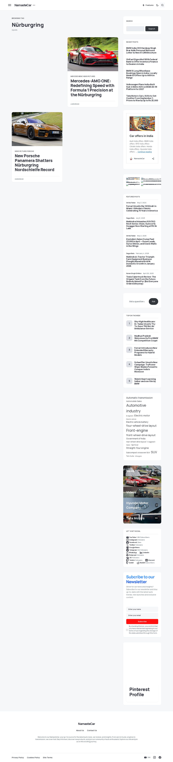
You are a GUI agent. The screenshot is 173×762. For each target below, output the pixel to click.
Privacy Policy (18, 757)
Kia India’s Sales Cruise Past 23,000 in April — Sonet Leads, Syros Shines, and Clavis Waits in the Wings (141, 243)
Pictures (91, 76)
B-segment (129, 416)
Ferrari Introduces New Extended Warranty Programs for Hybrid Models (145, 351)
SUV (154, 452)
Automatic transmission (139, 397)
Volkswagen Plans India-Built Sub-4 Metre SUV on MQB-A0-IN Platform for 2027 (141, 86)
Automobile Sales (134, 401)
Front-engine (137, 430)
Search (129, 21)
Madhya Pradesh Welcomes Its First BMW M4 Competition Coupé (146, 338)
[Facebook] (160, 757)
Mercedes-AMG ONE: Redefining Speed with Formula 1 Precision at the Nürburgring (92, 88)
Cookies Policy (33, 757)
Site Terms (47, 757)
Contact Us (92, 730)
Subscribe (142, 621)
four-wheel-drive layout (141, 426)
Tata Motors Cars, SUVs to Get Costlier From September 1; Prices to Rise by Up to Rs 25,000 (142, 98)
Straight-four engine (137, 448)
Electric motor (142, 415)
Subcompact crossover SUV (138, 452)
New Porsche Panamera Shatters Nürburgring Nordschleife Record (34, 162)
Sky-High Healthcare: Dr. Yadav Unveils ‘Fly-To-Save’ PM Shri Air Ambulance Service (145, 325)
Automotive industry (136, 408)
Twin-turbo (130, 456)
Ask (153, 301)
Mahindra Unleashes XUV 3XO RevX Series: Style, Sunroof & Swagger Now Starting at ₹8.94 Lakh (141, 225)
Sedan (128, 445)
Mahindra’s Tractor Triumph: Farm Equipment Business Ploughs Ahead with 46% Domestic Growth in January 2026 (140, 261)
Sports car (134, 445)
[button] (9, 5)
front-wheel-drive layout (141, 435)
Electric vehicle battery (137, 421)
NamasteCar (22, 5)
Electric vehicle (131, 419)
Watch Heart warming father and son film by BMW (145, 381)
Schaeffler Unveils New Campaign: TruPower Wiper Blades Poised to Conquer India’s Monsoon (145, 367)
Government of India (135, 438)
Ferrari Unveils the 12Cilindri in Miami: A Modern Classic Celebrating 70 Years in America (142, 208)
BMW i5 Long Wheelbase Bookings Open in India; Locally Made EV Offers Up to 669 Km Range (141, 74)
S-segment (151, 442)
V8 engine (138, 456)
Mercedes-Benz (77, 76)
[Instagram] (154, 757)
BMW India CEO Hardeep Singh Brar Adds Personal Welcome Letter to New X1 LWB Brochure (141, 50)
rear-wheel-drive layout (136, 441)
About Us (80, 730)
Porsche (30, 151)
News (85, 76)
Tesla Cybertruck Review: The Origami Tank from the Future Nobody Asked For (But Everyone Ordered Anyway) (142, 280)
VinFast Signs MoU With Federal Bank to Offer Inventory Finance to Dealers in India (142, 61)
